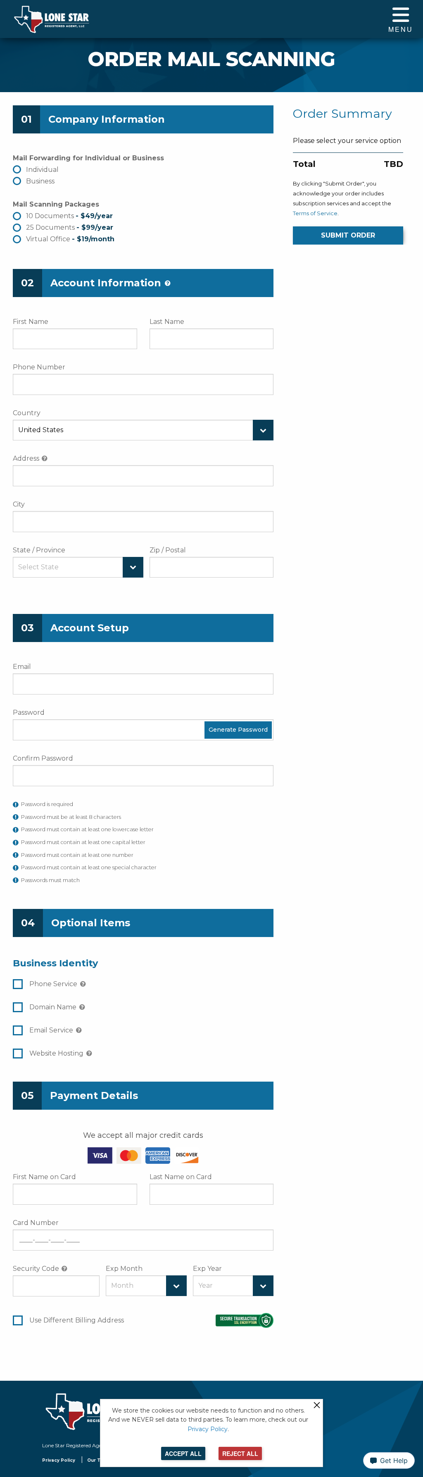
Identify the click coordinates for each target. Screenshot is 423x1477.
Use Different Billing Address (76, 1320)
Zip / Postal (168, 550)
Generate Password (238, 729)
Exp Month (124, 1268)
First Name (30, 322)
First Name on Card (44, 1177)
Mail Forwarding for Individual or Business (88, 158)
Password (29, 712)
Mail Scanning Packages (56, 204)
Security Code (36, 1268)
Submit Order (348, 235)
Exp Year (207, 1268)
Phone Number (39, 367)
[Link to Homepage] (51, 19)
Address (26, 458)
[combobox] (143, 430)
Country (26, 413)
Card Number (36, 1223)
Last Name (167, 322)
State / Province (39, 550)
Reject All (240, 1453)
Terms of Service (315, 213)
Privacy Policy (58, 1460)
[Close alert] (317, 1405)
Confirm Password (43, 758)
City (19, 504)
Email (22, 667)
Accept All (183, 1453)
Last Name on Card (181, 1177)
